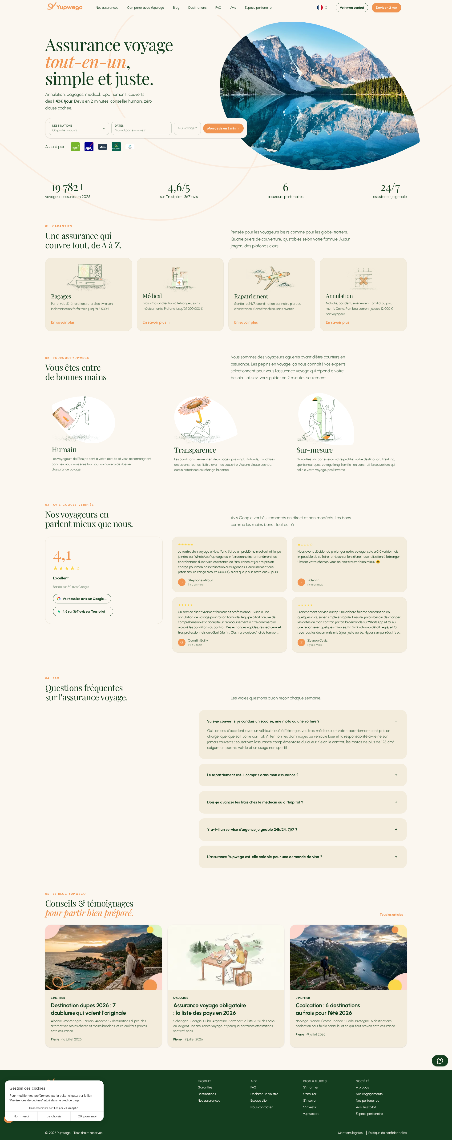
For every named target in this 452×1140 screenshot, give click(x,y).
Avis (233, 8)
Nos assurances (107, 8)
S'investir (309, 1107)
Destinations (197, 8)
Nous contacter (261, 1107)
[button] (440, 1060)
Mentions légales (350, 1133)
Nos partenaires (367, 1101)
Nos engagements (369, 1094)
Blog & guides (315, 1081)
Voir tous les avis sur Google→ (85, 599)
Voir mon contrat (352, 8)
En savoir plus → (65, 322)
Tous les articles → (393, 915)
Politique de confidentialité (387, 1133)
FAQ (218, 8)
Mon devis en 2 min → (223, 128)
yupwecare (311, 1114)
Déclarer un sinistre (264, 1094)
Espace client (260, 1101)
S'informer (311, 1087)
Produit (204, 1081)
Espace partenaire (258, 8)
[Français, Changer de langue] (322, 7)
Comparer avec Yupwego (145, 8)
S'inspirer (310, 1101)
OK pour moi (87, 1116)
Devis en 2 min (386, 8)
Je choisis (54, 1116)
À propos (362, 1087)
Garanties (205, 1087)
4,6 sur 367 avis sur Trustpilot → (86, 612)
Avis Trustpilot (366, 1107)
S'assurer (309, 1094)
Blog (176, 8)
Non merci (21, 1116)
